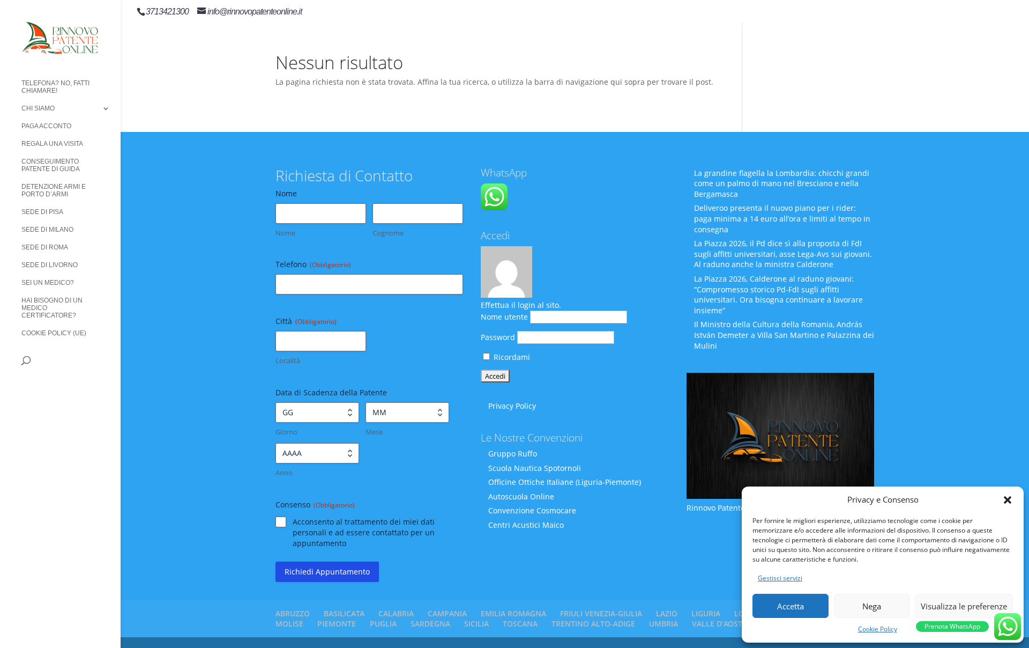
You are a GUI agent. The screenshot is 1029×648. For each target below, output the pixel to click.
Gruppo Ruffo (512, 453)
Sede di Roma (44, 247)
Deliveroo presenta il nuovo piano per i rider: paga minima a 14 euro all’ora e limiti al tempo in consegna (782, 218)
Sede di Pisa (42, 212)
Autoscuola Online (521, 496)
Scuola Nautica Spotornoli (534, 468)
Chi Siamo (38, 108)
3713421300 (167, 11)
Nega (871, 606)
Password (498, 337)
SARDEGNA (430, 623)
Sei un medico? (47, 282)
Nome (285, 233)
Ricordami (510, 357)
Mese (374, 432)
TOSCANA (520, 623)
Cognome (388, 233)
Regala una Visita (52, 144)
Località (287, 360)
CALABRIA (396, 613)
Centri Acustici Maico (526, 525)
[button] (1007, 500)
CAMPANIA (447, 613)
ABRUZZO (292, 613)
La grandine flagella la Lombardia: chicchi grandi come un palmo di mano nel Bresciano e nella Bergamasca (781, 183)
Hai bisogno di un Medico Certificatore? (52, 308)
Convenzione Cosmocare (532, 510)
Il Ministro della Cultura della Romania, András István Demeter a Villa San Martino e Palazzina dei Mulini (784, 334)
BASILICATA (344, 613)
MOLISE (289, 623)
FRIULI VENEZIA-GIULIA (601, 613)
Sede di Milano (47, 229)
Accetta (790, 606)
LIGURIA (705, 613)
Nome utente (504, 317)
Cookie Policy (877, 629)
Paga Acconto (46, 126)
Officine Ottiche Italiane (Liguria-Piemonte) (564, 482)
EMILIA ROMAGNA (513, 613)
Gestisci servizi (780, 578)
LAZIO (666, 613)
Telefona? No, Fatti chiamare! (55, 86)
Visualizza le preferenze (964, 606)
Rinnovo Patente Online (729, 508)
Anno (284, 472)
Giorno (286, 432)
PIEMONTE (336, 623)
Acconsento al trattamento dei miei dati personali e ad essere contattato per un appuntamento (364, 532)
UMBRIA (663, 623)
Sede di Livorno (49, 265)
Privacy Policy (512, 406)
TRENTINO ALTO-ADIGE (593, 623)
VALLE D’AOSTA (719, 623)
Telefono (313, 264)
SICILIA (476, 623)
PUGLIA (383, 623)
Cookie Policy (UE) (53, 333)
